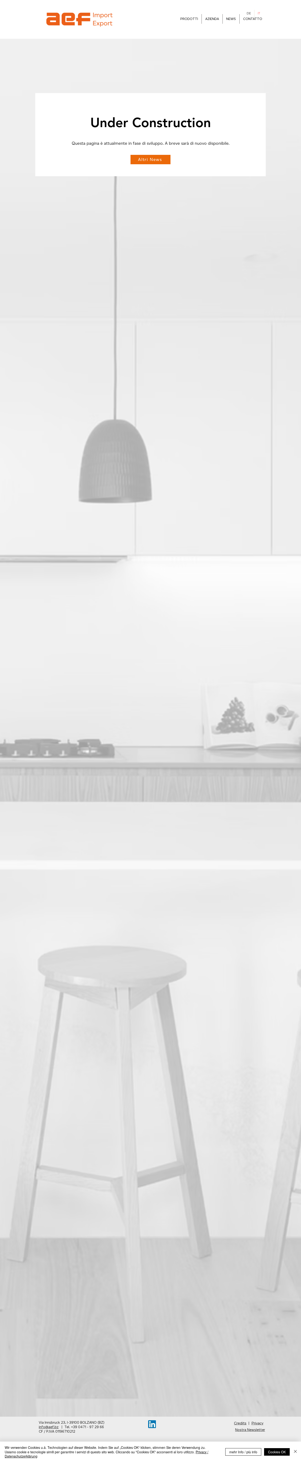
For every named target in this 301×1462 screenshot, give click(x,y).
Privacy (257, 1423)
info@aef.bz (49, 1427)
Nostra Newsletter (250, 1430)
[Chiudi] (295, 1451)
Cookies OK (277, 1452)
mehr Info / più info (243, 1452)
